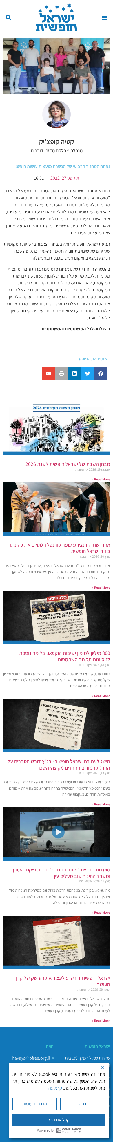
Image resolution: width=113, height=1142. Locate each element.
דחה (83, 1104)
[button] (104, 17)
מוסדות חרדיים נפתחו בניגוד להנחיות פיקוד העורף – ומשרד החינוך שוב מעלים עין (59, 872)
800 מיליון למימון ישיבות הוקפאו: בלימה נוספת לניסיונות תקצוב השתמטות (64, 656)
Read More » (101, 479)
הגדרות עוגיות (34, 1104)
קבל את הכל (59, 1120)
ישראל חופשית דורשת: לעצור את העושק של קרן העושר (63, 981)
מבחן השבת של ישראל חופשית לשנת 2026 (67, 464)
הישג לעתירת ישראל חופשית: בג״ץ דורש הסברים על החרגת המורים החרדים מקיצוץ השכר (59, 764)
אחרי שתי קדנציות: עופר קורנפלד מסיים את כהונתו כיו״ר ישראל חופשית (60, 547)
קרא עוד (54, 1088)
